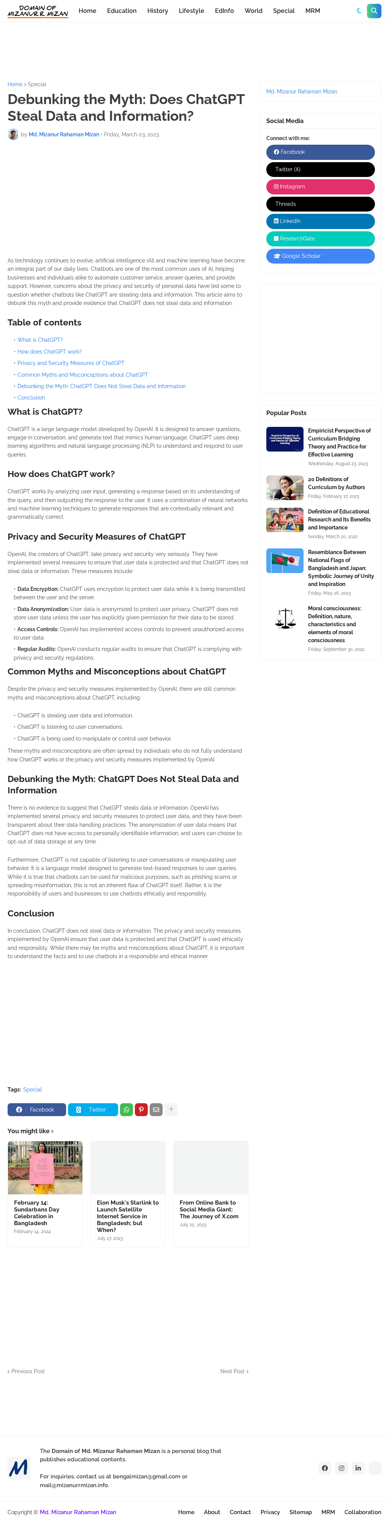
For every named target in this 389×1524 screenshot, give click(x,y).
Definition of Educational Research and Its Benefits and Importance (339, 520)
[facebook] (324, 1468)
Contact (240, 1512)
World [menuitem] (253, 10)
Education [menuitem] (122, 10)
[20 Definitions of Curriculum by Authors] (285, 487)
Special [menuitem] (284, 10)
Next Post (232, 1371)
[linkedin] (358, 1468)
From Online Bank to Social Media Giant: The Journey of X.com (209, 1209)
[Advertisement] (146, 51)
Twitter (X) (287, 169)
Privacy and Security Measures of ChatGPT (71, 363)
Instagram (291, 186)
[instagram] (341, 1468)
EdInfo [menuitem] (224, 10)
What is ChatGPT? (40, 340)
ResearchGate (296, 238)
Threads (285, 204)
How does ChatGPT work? (49, 352)
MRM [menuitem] (312, 10)
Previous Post (28, 1371)
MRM (328, 1512)
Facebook (292, 152)
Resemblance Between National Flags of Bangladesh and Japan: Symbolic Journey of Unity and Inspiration (341, 568)
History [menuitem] (157, 10)
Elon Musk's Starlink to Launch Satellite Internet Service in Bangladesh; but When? (128, 1216)
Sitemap (300, 1512)
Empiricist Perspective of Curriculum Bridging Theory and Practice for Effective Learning (339, 443)
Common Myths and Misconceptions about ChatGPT (82, 375)
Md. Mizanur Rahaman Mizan (301, 91)
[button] (359, 11)
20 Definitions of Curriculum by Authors (336, 483)
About (212, 1512)
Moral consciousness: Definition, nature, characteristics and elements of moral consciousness (334, 624)
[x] (374, 1468)
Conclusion (31, 398)
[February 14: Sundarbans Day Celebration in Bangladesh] (45, 1167)
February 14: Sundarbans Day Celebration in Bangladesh (36, 1213)
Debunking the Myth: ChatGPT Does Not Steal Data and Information (101, 386)
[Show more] (170, 1109)
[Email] (156, 1109)
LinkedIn (289, 221)
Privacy (270, 1512)
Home (15, 84)
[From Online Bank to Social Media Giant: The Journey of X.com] (211, 1167)
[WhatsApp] (126, 1109)
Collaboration (363, 1512)
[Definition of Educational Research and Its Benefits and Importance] (285, 520)
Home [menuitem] (87, 10)
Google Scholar (301, 256)
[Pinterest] (141, 1109)
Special (37, 84)
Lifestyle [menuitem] (191, 10)
